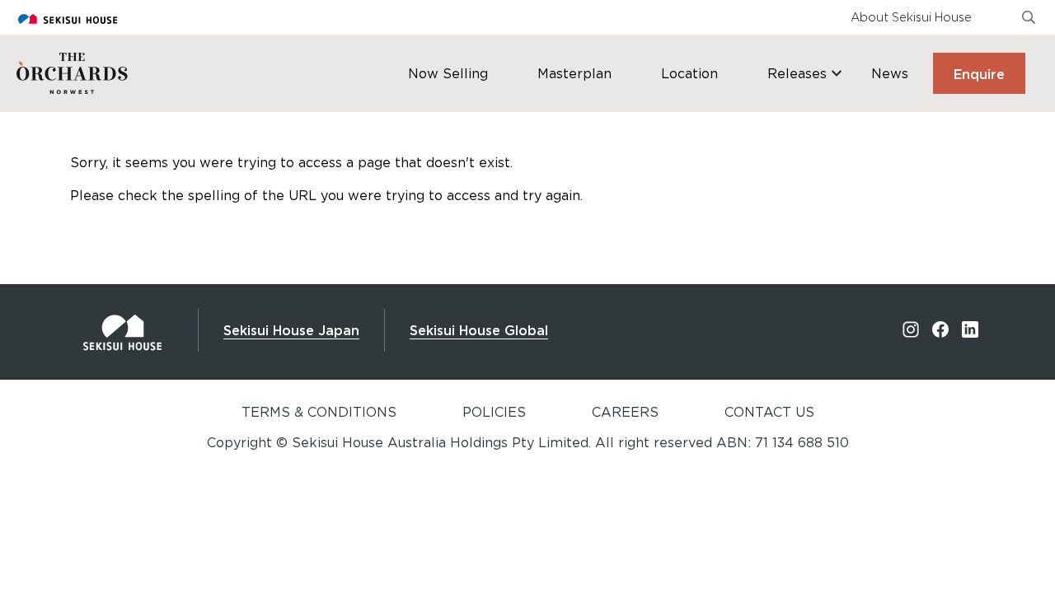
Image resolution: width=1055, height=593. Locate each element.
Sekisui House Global (479, 330)
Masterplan (574, 73)
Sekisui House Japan (291, 330)
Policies (494, 411)
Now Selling (448, 73)
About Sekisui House (911, 17)
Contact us (769, 411)
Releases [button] (797, 73)
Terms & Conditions (318, 411)
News (889, 73)
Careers (625, 411)
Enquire (979, 74)
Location (689, 73)
